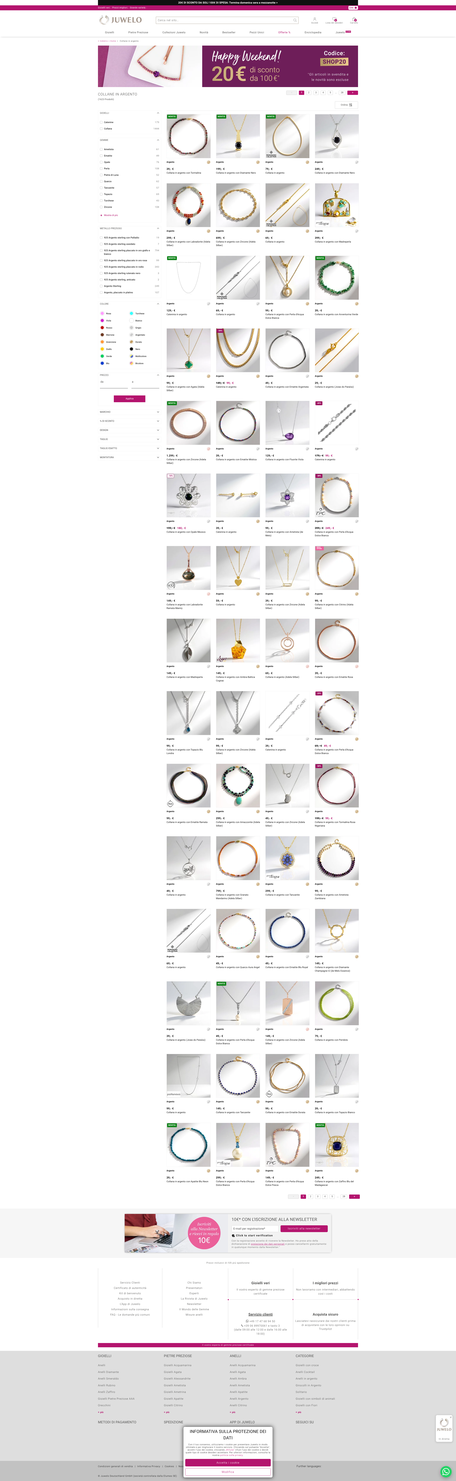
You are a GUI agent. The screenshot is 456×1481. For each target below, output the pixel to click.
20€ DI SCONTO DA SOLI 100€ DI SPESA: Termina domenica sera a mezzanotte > (228, 2)
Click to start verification (254, 1235)
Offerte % (284, 33)
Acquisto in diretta (130, 1299)
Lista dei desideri (334, 22)
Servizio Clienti (130, 1283)
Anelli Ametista (240, 1386)
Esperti (194, 1293)
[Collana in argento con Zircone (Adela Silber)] (238, 205)
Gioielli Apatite (173, 1399)
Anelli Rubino (106, 1386)
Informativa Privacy (148, 1466)
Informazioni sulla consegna (130, 1309)
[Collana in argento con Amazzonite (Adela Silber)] (238, 786)
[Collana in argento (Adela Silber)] (287, 641)
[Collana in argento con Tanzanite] (238, 1076)
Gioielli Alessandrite (177, 1379)
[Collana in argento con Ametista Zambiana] (337, 858)
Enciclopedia (313, 33)
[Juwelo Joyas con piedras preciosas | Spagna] (322, 1472)
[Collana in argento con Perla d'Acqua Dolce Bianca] (287, 278)
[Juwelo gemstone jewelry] (330, 1472)
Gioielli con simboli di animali (315, 1399)
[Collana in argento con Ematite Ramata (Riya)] (189, 786)
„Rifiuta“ (230, 1450)
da (101, 382)
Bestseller (229, 33)
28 (342, 92)
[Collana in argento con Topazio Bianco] (337, 1076)
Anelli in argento (306, 1379)
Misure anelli (194, 1315)
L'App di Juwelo (130, 1304)
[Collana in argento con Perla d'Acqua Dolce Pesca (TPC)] (287, 1145)
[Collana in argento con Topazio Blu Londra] (189, 713)
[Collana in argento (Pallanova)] (189, 1076)
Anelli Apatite (239, 1392)
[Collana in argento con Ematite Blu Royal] (287, 931)
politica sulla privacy (231, 1455)
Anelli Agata (238, 1372)
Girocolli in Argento (308, 1386)
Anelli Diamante (108, 1372)
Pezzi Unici (257, 33)
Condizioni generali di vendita (115, 1466)
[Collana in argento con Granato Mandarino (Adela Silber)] (238, 858)
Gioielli (109, 33)
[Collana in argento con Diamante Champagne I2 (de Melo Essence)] (337, 931)
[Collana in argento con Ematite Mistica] (238, 423)
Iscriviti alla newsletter (304, 1229)
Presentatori (194, 1288)
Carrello (354, 22)
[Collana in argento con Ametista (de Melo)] (287, 495)
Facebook (299, 1433)
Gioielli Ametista (175, 1386)
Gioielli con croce (307, 1365)
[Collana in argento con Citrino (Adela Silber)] (337, 568)
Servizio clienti (260, 1314)
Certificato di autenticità (130, 1288)
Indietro (104, 41)
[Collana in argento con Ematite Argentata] (287, 350)
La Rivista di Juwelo (194, 1299)
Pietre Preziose (138, 33)
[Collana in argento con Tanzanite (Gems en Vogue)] (287, 858)
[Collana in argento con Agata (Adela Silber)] (189, 350)
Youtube (308, 1433)
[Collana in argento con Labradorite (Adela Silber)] (189, 205)
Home (113, 41)
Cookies (169, 1466)
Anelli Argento (239, 1399)
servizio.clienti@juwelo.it (189, 7)
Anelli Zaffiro (106, 1392)
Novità (204, 33)
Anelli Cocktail (305, 1372)
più (101, 1412)
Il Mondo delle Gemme (194, 1309)
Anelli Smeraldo (108, 1379)
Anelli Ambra (238, 1379)
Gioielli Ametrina (175, 1392)
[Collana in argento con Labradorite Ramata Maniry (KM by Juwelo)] (189, 568)
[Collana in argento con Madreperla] (189, 641)
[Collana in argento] (238, 568)
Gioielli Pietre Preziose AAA (116, 1399)
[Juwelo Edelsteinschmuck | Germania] (300, 1472)
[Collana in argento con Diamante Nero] (337, 136)
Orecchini (104, 1405)
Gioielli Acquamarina (177, 1365)
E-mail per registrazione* (249, 1229)
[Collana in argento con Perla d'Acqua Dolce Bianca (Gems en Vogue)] (238, 1145)
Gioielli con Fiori (306, 1405)
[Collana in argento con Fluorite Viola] (287, 423)
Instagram (317, 1433)
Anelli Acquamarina (243, 1365)
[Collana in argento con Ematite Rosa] (337, 641)
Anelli (101, 1365)
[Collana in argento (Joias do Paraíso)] (337, 350)
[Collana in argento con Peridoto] (337, 1003)
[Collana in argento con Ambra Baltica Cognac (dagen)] (238, 641)
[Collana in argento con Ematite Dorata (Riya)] (287, 1076)
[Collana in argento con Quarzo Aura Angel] (238, 931)
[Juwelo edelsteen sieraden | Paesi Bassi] (315, 1472)
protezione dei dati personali (268, 1244)
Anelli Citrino (238, 1405)
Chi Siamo (194, 1283)
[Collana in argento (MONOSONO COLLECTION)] (287, 205)
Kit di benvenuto (130, 1293)
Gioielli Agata (173, 1372)
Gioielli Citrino (173, 1405)
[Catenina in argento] (238, 495)
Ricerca (295, 20)
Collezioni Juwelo (174, 33)
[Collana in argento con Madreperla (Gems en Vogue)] (337, 205)
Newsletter (194, 1304)
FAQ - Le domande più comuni (130, 1315)
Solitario (301, 1392)
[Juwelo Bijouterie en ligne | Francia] (307, 1472)
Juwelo (343, 32)
